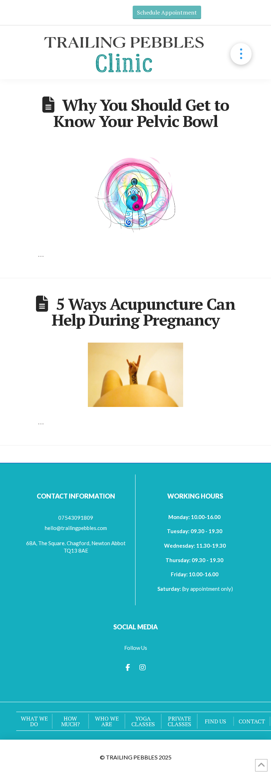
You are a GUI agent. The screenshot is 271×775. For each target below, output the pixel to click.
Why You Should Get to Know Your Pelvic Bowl (141, 113)
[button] (241, 54)
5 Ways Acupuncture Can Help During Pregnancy (143, 312)
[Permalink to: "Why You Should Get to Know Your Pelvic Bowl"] (135, 192)
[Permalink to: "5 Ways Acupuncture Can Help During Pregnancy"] (135, 375)
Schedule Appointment (167, 12)
